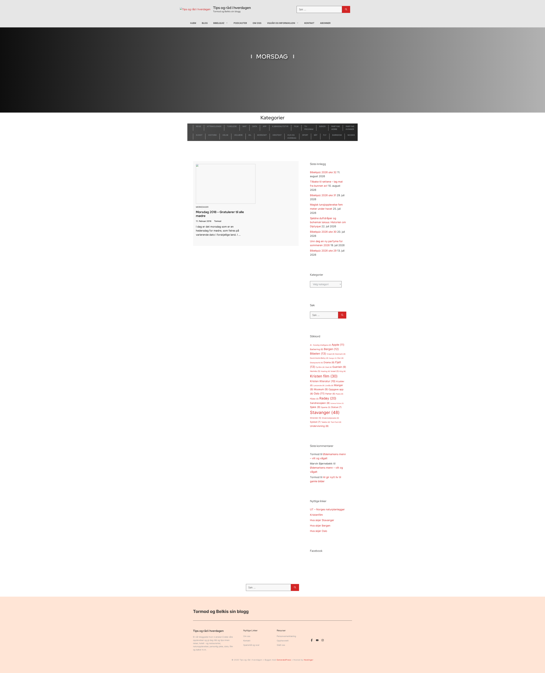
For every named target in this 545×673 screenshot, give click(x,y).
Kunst (199, 135)
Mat (245, 126)
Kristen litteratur (323, 381)
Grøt (328, 367)
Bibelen (318, 353)
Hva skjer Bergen (320, 525)
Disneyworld (316, 363)
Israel (335, 371)
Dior (340, 358)
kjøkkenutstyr (280, 126)
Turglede (232, 126)
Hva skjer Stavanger (322, 520)
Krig (342, 371)
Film (296, 126)
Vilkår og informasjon (281, 23)
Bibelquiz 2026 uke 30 (323, 231)
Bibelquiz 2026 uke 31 (323, 195)
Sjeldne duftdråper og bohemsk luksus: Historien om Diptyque (328, 222)
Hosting (325, 371)
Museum (321, 389)
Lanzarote (318, 385)
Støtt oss (281, 645)
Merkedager (202, 207)
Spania (325, 407)
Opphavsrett (283, 640)
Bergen (331, 349)
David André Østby (319, 358)
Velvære (238, 135)
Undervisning (319, 426)
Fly (324, 135)
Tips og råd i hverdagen (232, 7)
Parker (330, 394)
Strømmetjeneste (330, 418)
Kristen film (324, 376)
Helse (225, 135)
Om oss (257, 23)
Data (254, 126)
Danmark (340, 354)
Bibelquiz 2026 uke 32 (323, 172)
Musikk (351, 135)
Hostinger (308, 660)
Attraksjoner (214, 126)
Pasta (339, 394)
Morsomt (262, 135)
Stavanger (325, 412)
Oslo (319, 393)
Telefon (325, 422)
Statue (336, 407)
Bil (250, 135)
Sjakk (315, 407)
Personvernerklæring (286, 636)
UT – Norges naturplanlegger (327, 509)
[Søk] (346, 9)
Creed (331, 354)
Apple (338, 344)
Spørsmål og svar (251, 645)
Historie (212, 135)
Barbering (316, 349)
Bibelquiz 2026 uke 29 (323, 250)
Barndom (337, 135)
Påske (314, 399)
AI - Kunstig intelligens (320, 345)
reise (198, 126)
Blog (205, 23)
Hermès (315, 371)
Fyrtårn (320, 367)
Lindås (329, 385)
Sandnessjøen (320, 403)
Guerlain (339, 366)
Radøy (327, 398)
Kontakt (309, 23)
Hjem (193, 23)
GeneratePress (284, 660)
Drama (329, 362)
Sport (305, 135)
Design (333, 358)
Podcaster (240, 23)
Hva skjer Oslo (318, 530)
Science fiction (337, 403)
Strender (315, 418)
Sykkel (315, 422)
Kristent (277, 135)
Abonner (325, 23)
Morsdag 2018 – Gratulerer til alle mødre (220, 214)
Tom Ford (336, 422)
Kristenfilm (316, 514)
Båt (315, 135)
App (264, 126)
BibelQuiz (218, 23)
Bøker (322, 126)
